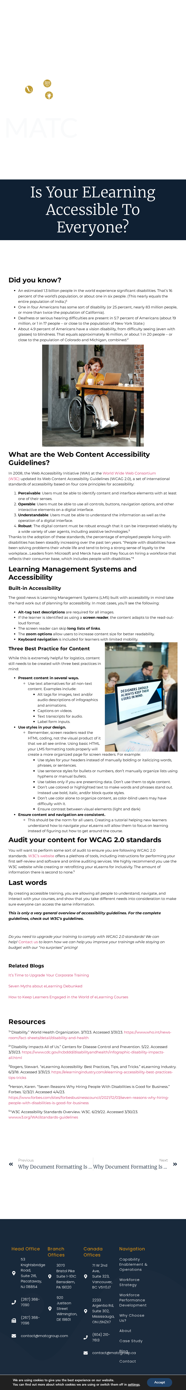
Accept (159, 1382)
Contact (127, 1361)
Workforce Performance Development (133, 1300)
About (125, 1330)
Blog (123, 1351)
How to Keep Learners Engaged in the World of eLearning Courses (68, 997)
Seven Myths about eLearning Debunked (45, 986)
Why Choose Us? (132, 1318)
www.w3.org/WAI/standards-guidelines (43, 1117)
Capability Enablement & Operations (133, 1264)
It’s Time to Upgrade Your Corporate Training (48, 975)
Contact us (28, 942)
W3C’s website (41, 856)
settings (134, 1384)
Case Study (131, 1340)
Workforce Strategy (129, 1282)
